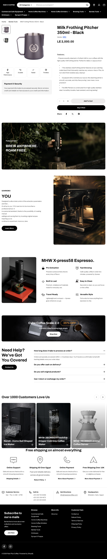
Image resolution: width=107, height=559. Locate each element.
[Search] (87, 5)
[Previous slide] (96, 397)
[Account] (99, 5)
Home (4, 22)
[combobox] (53, 4)
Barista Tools (13, 22)
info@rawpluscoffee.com (69, 495)
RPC (64, 37)
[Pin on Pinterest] (78, 113)
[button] (19, 442)
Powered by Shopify (26, 553)
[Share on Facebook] (66, 113)
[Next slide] (102, 397)
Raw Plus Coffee (13, 553)
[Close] (32, 444)
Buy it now (81, 108)
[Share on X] (72, 113)
